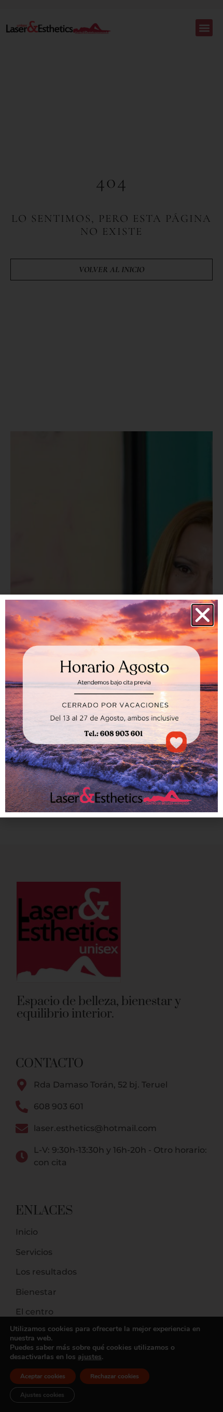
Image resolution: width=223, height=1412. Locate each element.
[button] (202, 615)
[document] (111, 706)
